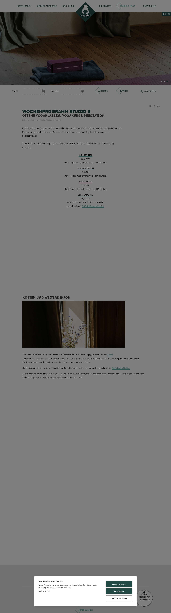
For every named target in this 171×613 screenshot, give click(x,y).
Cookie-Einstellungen (119, 598)
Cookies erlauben (119, 584)
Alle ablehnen (119, 591)
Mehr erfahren (44, 591)
